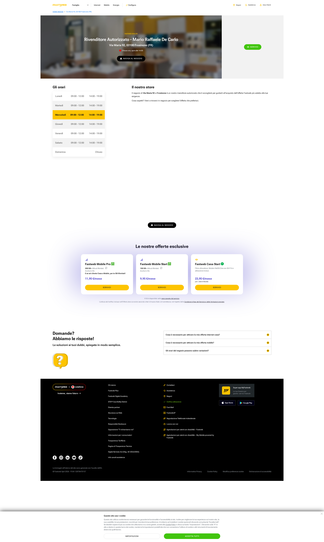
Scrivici (254, 47)
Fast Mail (170, 407)
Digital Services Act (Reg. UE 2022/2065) (123, 452)
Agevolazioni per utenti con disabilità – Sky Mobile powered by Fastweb (190, 436)
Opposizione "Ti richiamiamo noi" (121, 430)
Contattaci (171, 385)
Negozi (169, 396)
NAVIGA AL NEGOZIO (132, 58)
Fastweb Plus (113, 391)
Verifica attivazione (174, 402)
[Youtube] (74, 458)
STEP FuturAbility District (117, 402)
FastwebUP (171, 413)
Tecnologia (112, 418)
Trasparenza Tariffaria (116, 441)
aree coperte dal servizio (170, 298)
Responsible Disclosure (117, 424)
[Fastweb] (62, 5)
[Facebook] (55, 458)
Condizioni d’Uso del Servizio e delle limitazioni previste (204, 302)
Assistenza (171, 391)
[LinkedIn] (68, 458)
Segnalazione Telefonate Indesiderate (181, 418)
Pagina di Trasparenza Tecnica (120, 446)
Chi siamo (112, 385)
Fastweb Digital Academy (118, 396)
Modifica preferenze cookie (233, 471)
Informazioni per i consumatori (120, 435)
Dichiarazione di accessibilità (260, 471)
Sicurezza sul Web (115, 413)
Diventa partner (114, 407)
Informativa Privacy (194, 471)
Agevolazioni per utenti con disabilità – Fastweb (185, 430)
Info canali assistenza (116, 457)
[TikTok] (80, 458)
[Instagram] (61, 458)
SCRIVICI (107, 287)
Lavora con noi (172, 424)
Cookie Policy (212, 471)
